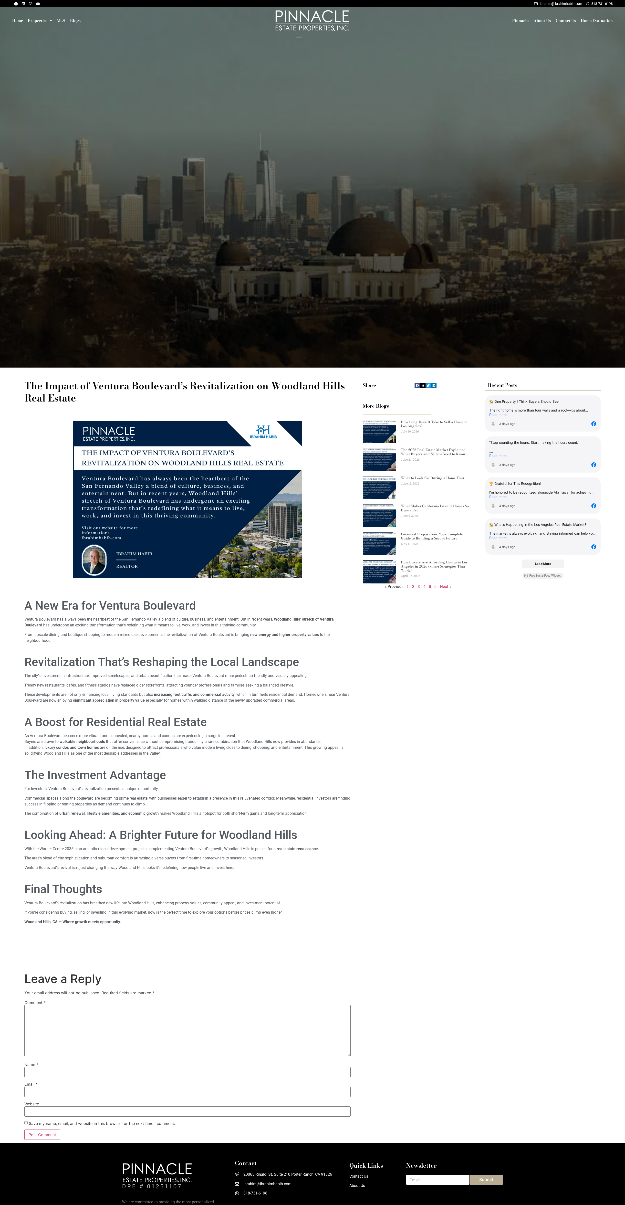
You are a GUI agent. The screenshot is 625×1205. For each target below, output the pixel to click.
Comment (35, 1002)
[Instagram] (30, 3)
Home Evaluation (597, 20)
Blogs (75, 20)
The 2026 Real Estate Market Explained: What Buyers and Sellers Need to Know (433, 452)
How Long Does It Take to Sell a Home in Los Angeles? (434, 424)
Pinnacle (520, 20)
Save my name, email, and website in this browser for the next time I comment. (102, 1123)
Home (17, 20)
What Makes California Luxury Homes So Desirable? (435, 508)
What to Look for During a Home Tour (433, 478)
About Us (542, 20)
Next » (445, 586)
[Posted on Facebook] (594, 424)
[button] (39, 20)
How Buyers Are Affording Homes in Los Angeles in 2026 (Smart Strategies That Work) (434, 566)
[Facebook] (16, 3)
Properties (37, 20)
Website (31, 1104)
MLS (61, 20)
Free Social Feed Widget (545, 575)
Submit (486, 1179)
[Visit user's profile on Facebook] (493, 424)
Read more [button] (498, 414)
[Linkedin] (23, 3)
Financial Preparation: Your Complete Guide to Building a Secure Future (432, 536)
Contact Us (566, 20)
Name (31, 1065)
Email (31, 1084)
